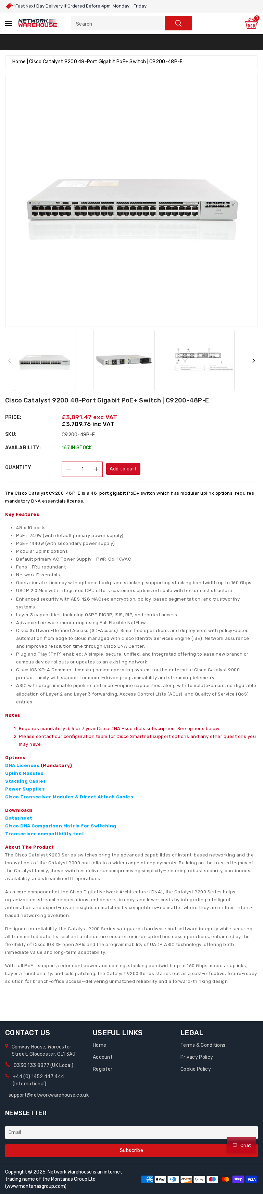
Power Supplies (25, 789)
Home (19, 62)
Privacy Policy (196, 1057)
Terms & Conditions (202, 1045)
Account (103, 1057)
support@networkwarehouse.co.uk (49, 1095)
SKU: (10, 434)
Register (102, 1069)
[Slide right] (253, 360)
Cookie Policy (195, 1069)
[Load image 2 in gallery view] (124, 360)
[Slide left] (9, 360)
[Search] (178, 23)
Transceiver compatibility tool (44, 833)
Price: (13, 417)
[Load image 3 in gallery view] (204, 360)
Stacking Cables (25, 781)
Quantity (18, 467)
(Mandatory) (56, 765)
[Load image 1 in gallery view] (44, 360)
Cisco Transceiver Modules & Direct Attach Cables (69, 796)
